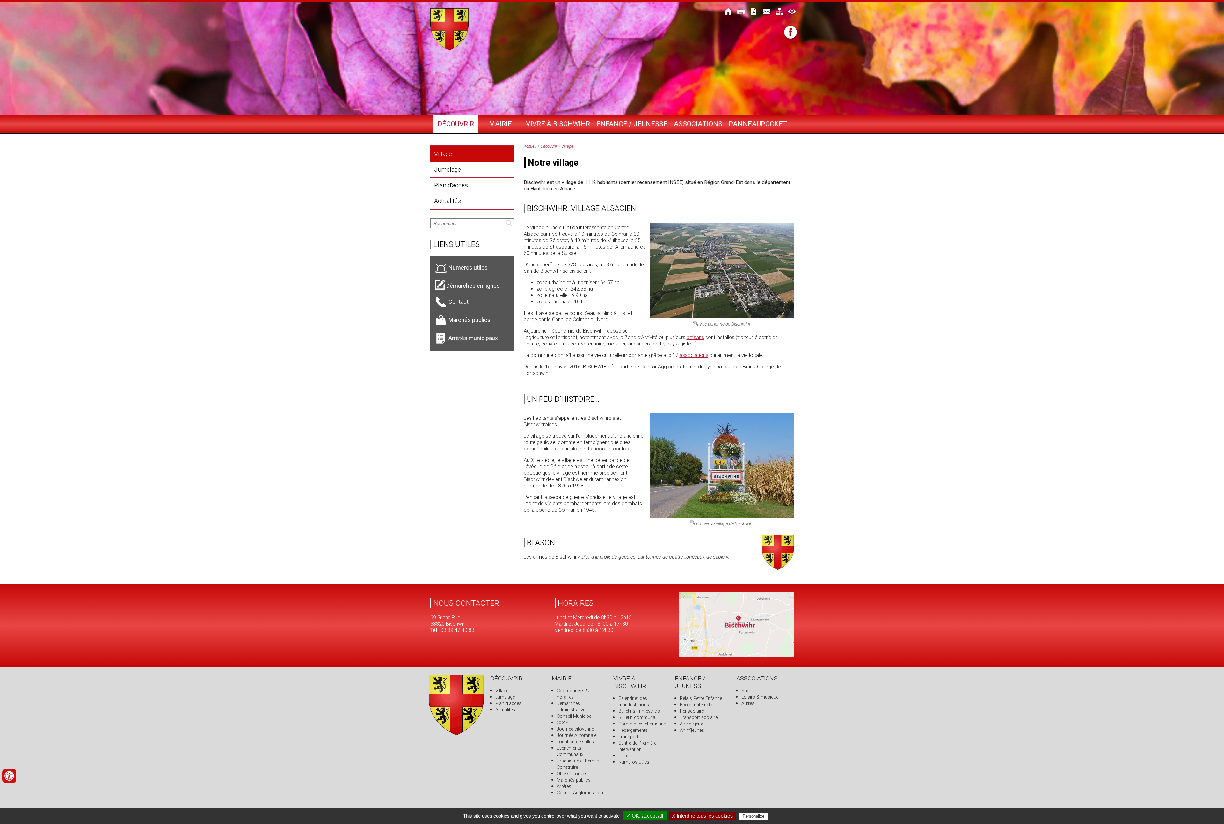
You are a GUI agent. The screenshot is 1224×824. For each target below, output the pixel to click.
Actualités (447, 200)
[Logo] (456, 734)
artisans (695, 337)
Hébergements (633, 730)
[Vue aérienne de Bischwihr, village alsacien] (722, 317)
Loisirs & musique (759, 697)
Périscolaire (692, 711)
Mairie (500, 124)
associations (694, 355)
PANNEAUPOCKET (758, 124)
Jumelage (447, 169)
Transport (628, 736)
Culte (623, 756)
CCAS (562, 722)
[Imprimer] (741, 12)
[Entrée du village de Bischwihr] (722, 516)
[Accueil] (728, 12)
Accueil (530, 146)
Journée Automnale (576, 735)
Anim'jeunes (692, 730)
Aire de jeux (691, 724)
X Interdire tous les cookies (702, 816)
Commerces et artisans (642, 724)
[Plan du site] (779, 12)
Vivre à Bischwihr (558, 124)
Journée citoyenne (575, 729)
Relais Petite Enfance (701, 698)
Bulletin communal (637, 717)
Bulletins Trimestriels (639, 711)
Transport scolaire (699, 717)
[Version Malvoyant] (792, 12)
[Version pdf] (754, 12)
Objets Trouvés (572, 773)
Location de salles (575, 742)
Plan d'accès (451, 185)
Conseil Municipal (575, 716)
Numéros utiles (633, 762)
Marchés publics (574, 780)
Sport (747, 691)
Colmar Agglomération (580, 793)
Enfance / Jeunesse (631, 124)
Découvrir (456, 124)
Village (443, 154)
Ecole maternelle (696, 705)
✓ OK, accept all (644, 816)
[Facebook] (790, 33)
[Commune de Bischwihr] (449, 49)
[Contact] (766, 12)
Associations (698, 124)
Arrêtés (564, 786)
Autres (747, 703)
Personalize (753, 816)
